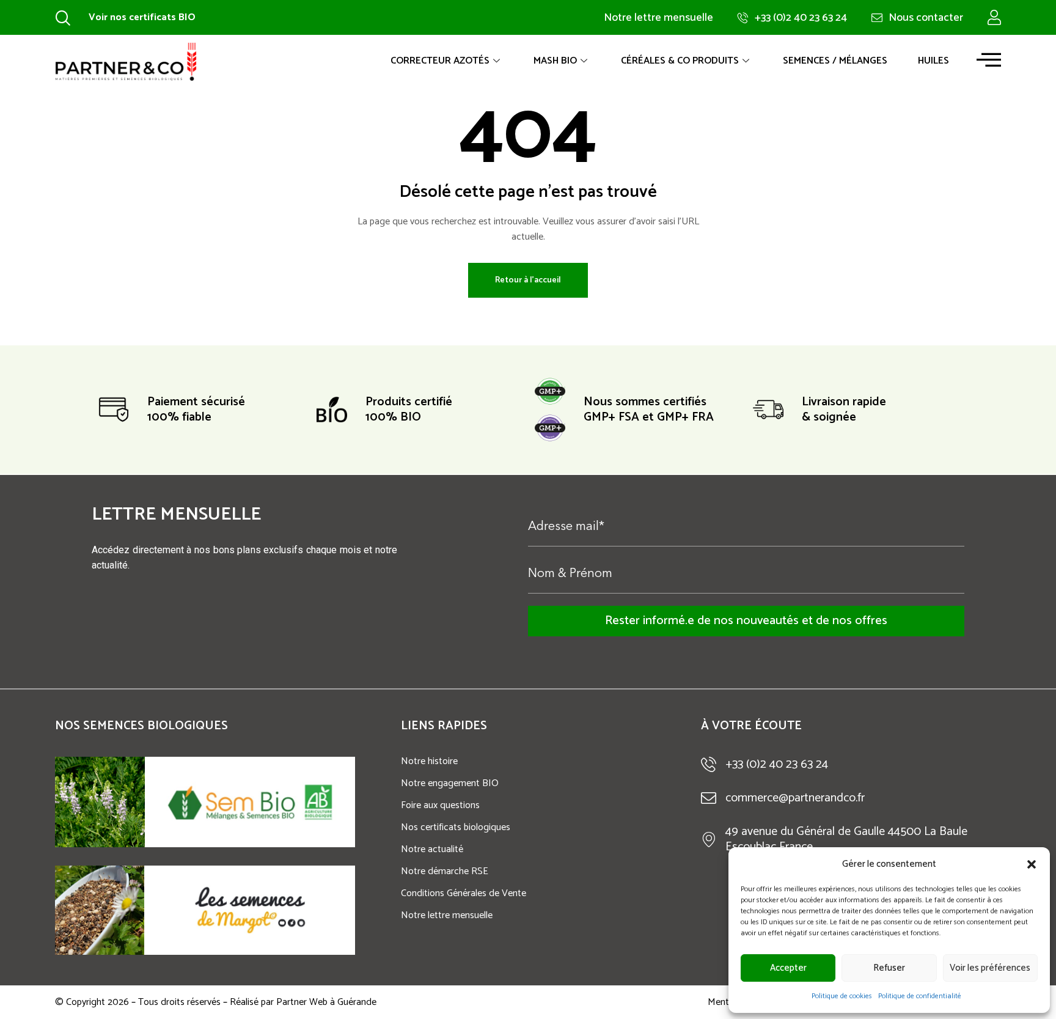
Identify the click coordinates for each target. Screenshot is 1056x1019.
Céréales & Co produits (680, 61)
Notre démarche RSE (444, 871)
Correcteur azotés (440, 61)
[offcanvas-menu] (989, 59)
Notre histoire (429, 761)
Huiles (933, 61)
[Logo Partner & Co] (126, 61)
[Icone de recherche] (62, 17)
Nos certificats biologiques (455, 827)
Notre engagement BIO (450, 783)
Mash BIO (555, 61)
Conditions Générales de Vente (463, 893)
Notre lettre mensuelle (447, 915)
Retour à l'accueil (528, 280)
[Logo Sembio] (250, 802)
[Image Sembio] (100, 802)
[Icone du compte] (994, 17)
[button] (1031, 864)
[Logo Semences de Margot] (250, 910)
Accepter (788, 968)
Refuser (889, 968)
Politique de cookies (842, 996)
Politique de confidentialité (919, 996)
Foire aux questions (440, 805)
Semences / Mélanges (835, 61)
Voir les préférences (990, 968)
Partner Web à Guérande (326, 1002)
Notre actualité (432, 849)
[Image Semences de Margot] (99, 910)
